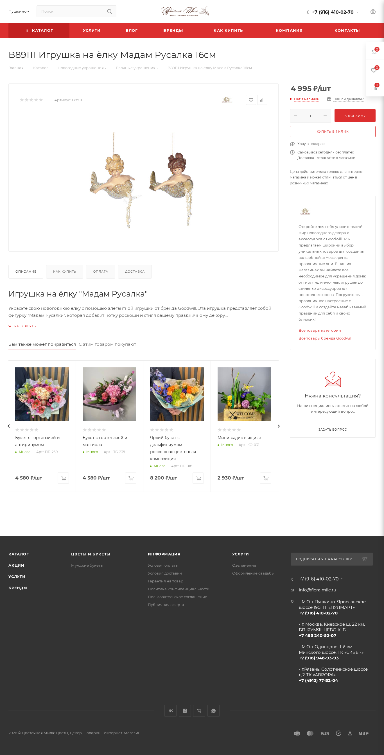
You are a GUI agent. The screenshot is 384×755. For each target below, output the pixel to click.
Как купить (64, 271)
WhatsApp (213, 711)
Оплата (100, 271)
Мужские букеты (87, 565)
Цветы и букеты (90, 554)
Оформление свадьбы (253, 573)
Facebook (185, 711)
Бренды (18, 588)
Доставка (135, 271)
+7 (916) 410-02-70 (333, 12)
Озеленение (244, 565)
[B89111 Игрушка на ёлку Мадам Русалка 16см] (143, 177)
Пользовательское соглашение (177, 596)
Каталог (18, 554)
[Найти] (109, 11)
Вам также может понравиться (42, 344)
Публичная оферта (166, 604)
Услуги (17, 576)
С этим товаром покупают (107, 344)
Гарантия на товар (165, 581)
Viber (199, 711)
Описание (25, 271)
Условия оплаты (163, 565)
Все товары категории (320, 330)
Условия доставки (165, 573)
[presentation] (8, 426)
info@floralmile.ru (317, 590)
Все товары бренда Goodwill (326, 338)
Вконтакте (170, 711)
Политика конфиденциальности (178, 589)
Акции (16, 565)
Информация (164, 554)
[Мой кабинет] (373, 12)
